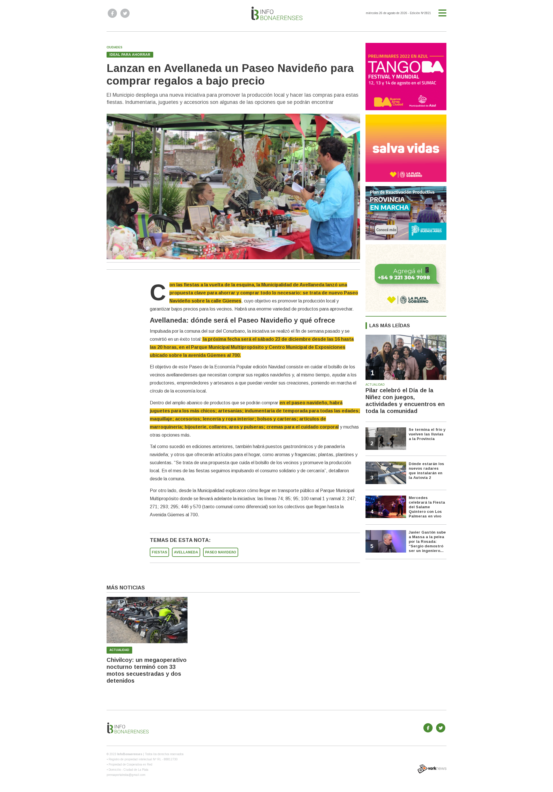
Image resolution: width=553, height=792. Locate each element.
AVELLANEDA (186, 552)
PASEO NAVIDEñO (220, 552)
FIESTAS (159, 552)
